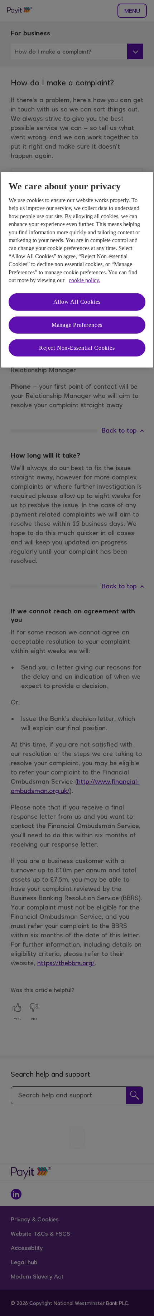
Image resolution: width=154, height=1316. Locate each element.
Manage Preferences (77, 324)
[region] (77, 270)
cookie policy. (84, 280)
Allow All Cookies (77, 302)
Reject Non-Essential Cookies (77, 348)
